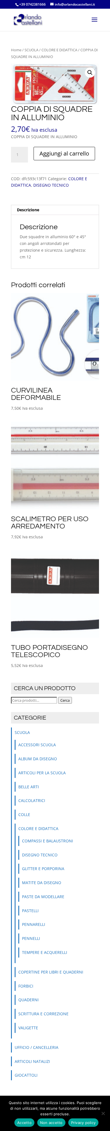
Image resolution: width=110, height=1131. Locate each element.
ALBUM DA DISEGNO (37, 758)
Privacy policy (83, 1122)
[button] (90, 73)
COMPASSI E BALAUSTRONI (47, 840)
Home (16, 49)
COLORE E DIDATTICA (59, 49)
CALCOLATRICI (31, 800)
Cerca (65, 700)
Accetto (24, 1122)
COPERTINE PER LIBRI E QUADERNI (50, 972)
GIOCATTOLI (26, 1075)
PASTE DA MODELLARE (43, 896)
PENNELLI (31, 938)
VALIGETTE (28, 1027)
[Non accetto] (103, 1113)
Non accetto (51, 1122)
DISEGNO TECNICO (51, 185)
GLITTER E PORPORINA (43, 868)
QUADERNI (28, 999)
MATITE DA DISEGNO (41, 882)
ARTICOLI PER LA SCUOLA (42, 772)
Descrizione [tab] (28, 209)
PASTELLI (30, 910)
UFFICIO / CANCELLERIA (36, 1047)
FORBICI (25, 986)
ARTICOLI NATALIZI (32, 1061)
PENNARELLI (33, 924)
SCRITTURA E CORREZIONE (43, 1013)
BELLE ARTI (28, 786)
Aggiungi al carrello (64, 153)
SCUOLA (31, 49)
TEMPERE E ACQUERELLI (44, 952)
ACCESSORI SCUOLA (37, 744)
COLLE (24, 814)
